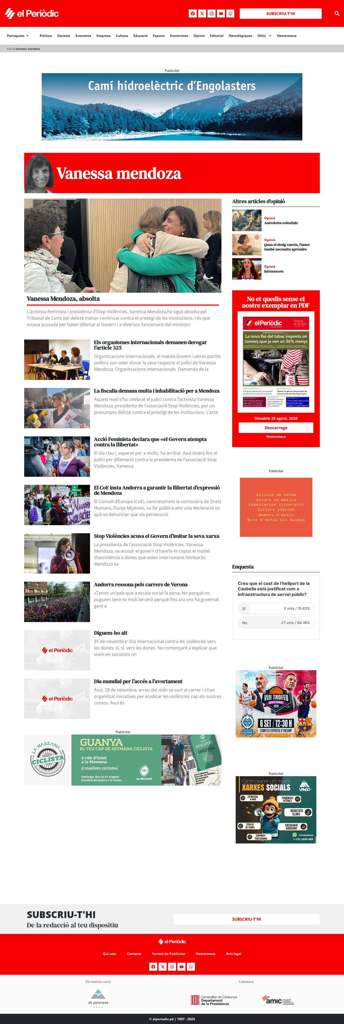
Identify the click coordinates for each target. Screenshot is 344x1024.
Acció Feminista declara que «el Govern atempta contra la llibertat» (150, 441)
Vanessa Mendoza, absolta (63, 298)
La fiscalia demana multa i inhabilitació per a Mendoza (157, 390)
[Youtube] (221, 13)
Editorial (217, 35)
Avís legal (233, 953)
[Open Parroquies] (27, 35)
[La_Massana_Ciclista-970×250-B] (122, 784)
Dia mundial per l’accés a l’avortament (138, 681)
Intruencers (274, 271)
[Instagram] (211, 13)
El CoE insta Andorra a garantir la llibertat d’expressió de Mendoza (157, 490)
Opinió (199, 35)
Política (46, 35)
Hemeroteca (286, 35)
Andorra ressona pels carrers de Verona (141, 584)
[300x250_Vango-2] (276, 842)
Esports (159, 35)
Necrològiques (240, 35)
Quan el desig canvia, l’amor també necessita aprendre (287, 247)
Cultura (122, 35)
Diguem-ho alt (110, 633)
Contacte (134, 953)
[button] (336, 13)
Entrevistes (179, 35)
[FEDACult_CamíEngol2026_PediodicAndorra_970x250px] (172, 139)
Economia (83, 35)
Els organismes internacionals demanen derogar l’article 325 (150, 344)
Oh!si (261, 35)
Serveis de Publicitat (168, 953)
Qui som (109, 953)
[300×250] (276, 539)
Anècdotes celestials (281, 222)
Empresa (103, 35)
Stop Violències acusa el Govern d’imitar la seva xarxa (156, 536)
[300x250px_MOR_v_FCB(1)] (276, 736)
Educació (140, 35)
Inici (9, 49)
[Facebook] (193, 13)
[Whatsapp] (230, 13)
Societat (63, 35)
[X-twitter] (202, 13)
